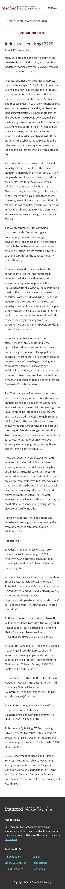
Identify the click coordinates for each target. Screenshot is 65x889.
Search (36, 856)
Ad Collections (13, 856)
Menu (54, 7)
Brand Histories (14, 869)
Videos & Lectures (15, 863)
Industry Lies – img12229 (29, 44)
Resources (38, 869)
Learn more (11, 839)
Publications (39, 863)
